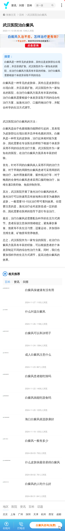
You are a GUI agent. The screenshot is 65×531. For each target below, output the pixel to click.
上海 (12, 514)
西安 (51, 514)
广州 (20, 514)
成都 (58, 514)
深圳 (28, 514)
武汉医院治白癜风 (37, 14)
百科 (29, 5)
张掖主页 (11, 14)
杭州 (43, 514)
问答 (21, 5)
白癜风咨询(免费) (46, 525)
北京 (5, 514)
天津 (35, 514)
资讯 (13, 5)
